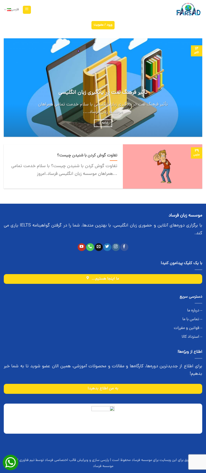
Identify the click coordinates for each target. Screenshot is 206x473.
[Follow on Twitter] (107, 247)
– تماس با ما (192, 319)
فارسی (15, 9)
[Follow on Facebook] (124, 247)
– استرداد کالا (192, 337)
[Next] (10, 87)
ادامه (103, 123)
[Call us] (90, 247)
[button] (27, 10)
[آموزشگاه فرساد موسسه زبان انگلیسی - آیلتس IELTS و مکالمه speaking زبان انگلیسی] (188, 10)
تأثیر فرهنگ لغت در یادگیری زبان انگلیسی (103, 92)
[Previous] (191, 87)
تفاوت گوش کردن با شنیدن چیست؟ (87, 155)
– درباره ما (194, 311)
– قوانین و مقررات (188, 328)
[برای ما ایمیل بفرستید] (98, 247)
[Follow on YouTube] (81, 247)
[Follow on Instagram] (116, 247)
